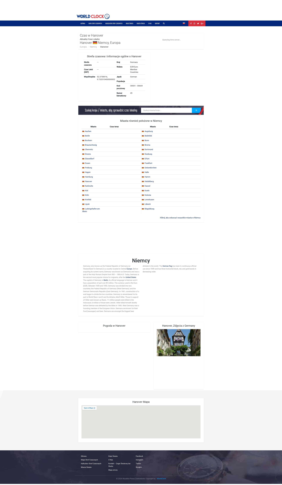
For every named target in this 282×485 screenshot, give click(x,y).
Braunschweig (91, 145)
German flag (167, 266)
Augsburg (149, 131)
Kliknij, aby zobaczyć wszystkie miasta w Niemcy (180, 218)
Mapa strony (113, 470)
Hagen (87, 172)
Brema (147, 145)
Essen (87, 163)
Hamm (147, 177)
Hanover (88, 181)
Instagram (139, 460)
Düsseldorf (89, 159)
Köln (87, 195)
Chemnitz (89, 149)
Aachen (88, 131)
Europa (83, 46)
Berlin (87, 136)
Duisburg (148, 154)
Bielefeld (148, 136)
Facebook (139, 456)
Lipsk (87, 204)
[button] (184, 23)
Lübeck (148, 204)
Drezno (88, 154)
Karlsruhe (89, 186)
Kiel (86, 190)
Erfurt (147, 159)
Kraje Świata (129, 23)
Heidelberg (149, 181)
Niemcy (93, 46)
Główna (83, 23)
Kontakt (157, 23)
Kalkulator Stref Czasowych (113, 23)
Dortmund (149, 149)
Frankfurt (148, 163)
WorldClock (161, 479)
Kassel (147, 186)
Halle (147, 172)
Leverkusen (149, 199)
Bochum (88, 140)
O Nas (149, 23)
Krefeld (88, 199)
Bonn (147, 140)
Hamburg (89, 177)
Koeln (147, 190)
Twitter (138, 464)
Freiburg (88, 168)
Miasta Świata (141, 23)
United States (131, 277)
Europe (129, 269)
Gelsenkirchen (150, 168)
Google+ (139, 467)
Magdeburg (149, 209)
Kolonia (148, 195)
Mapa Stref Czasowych (95, 23)
